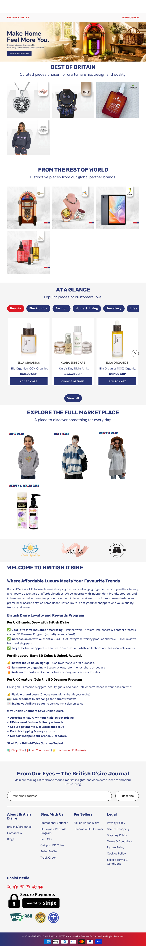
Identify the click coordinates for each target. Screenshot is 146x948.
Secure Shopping (118, 829)
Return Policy (115, 847)
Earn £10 (46, 839)
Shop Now (17, 750)
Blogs (10, 839)
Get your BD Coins (52, 845)
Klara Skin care (73, 362)
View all (73, 398)
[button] (135, 353)
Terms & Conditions (120, 841)
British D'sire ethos (19, 827)
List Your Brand (40, 750)
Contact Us (14, 833)
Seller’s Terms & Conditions (117, 862)
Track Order (48, 857)
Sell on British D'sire (86, 823)
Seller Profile (48, 851)
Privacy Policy (116, 823)
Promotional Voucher (54, 823)
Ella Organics (28, 362)
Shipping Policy (117, 835)
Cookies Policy (116, 853)
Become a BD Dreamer (71, 750)
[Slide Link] (73, 42)
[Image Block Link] (28, 100)
